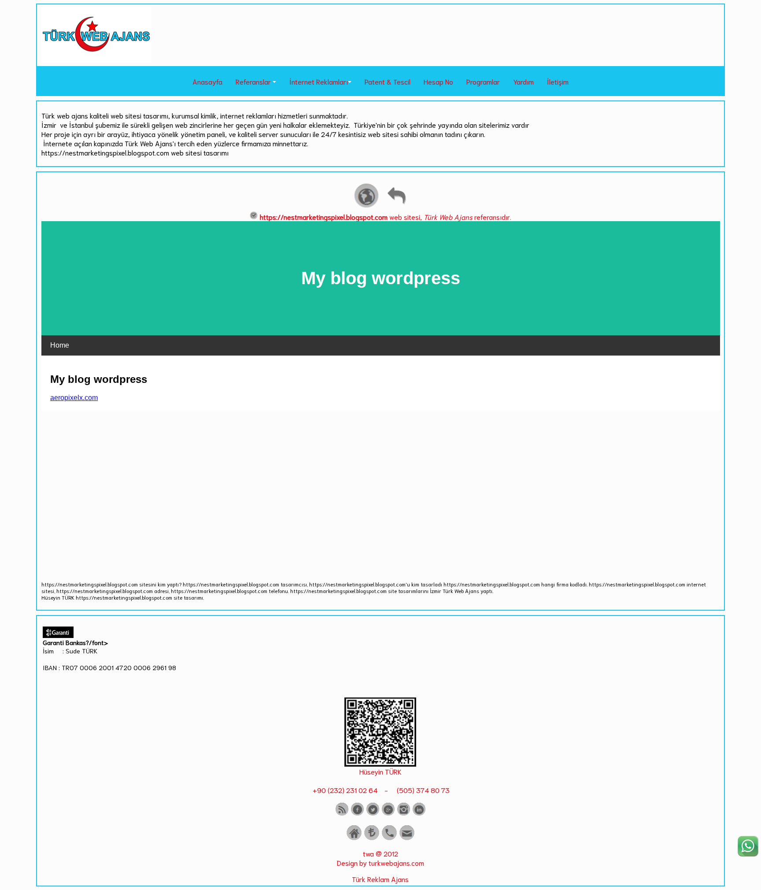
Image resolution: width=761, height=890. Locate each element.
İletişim (558, 81)
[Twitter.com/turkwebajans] (372, 813)
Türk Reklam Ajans (380, 878)
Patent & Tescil (387, 81)
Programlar (483, 81)
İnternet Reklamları (318, 81)
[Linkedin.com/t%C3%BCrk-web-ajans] (419, 813)
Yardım (523, 81)
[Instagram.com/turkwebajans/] (403, 813)
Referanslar (253, 81)
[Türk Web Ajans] (96, 59)
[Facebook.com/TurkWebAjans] (357, 813)
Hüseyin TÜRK (380, 771)
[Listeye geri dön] (396, 206)
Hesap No (438, 81)
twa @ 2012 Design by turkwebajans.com (380, 858)
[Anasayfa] (354, 838)
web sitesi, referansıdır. (385, 216)
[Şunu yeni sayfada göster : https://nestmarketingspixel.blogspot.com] (366, 206)
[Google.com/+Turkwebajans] (388, 813)
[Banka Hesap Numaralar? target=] (371, 838)
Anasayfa (207, 81)
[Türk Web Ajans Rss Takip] (342, 813)
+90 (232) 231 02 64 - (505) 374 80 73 (380, 789)
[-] (380, 763)
